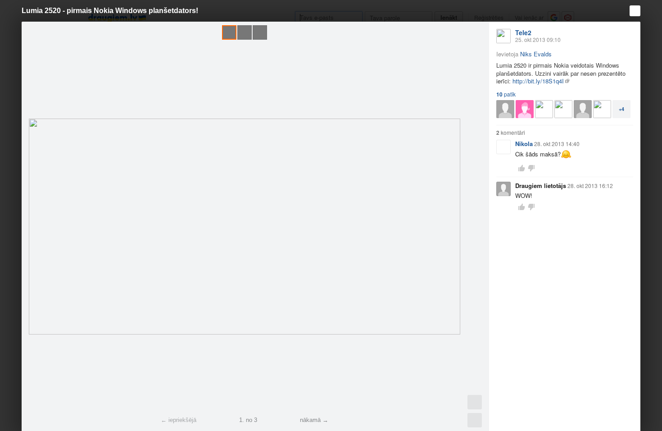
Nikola (524, 143)
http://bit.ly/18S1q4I (538, 81)
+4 (621, 108)
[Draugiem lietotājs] (505, 109)
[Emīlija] (525, 109)
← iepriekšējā (178, 420)
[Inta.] (602, 109)
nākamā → (314, 420)
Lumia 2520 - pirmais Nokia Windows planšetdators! (110, 10)
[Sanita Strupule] (544, 109)
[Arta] (563, 109)
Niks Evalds (536, 54)
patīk (506, 94)
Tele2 (523, 32)
